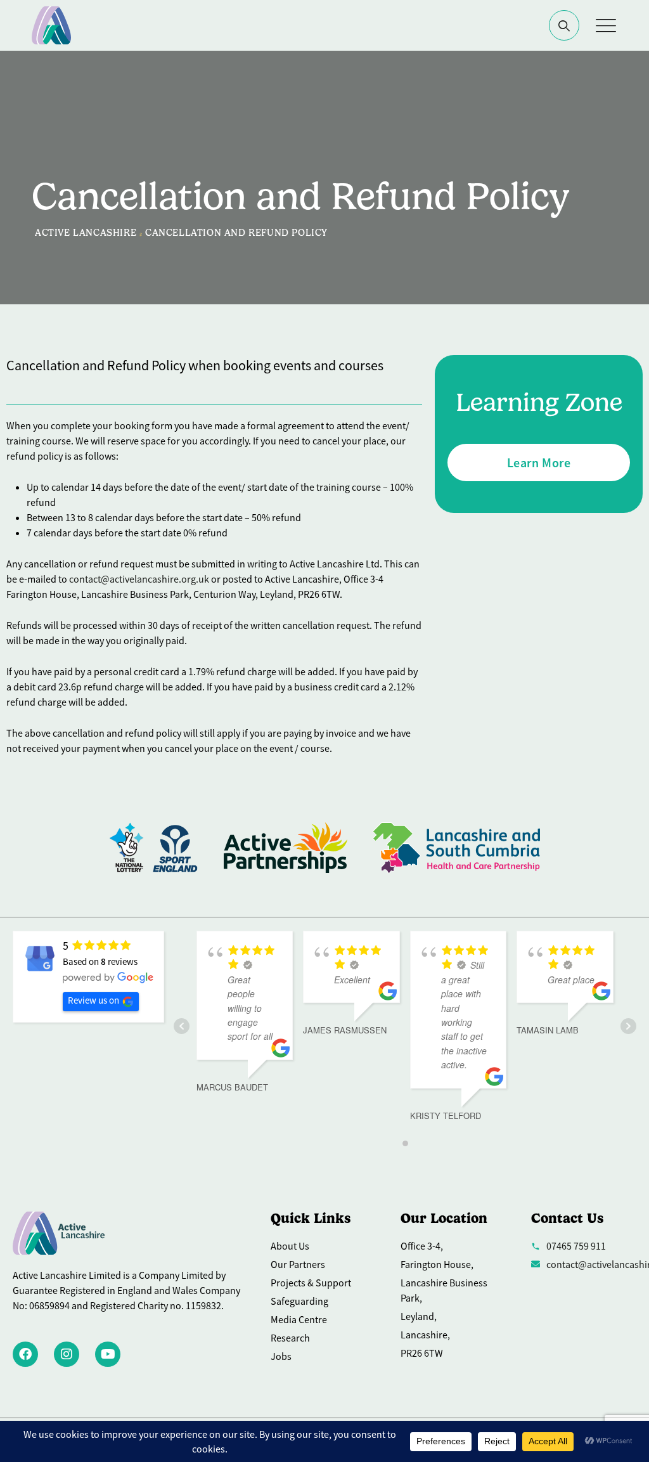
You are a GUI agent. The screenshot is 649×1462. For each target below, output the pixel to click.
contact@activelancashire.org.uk (139, 579)
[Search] (564, 25)
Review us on (93, 1000)
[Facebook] (25, 1354)
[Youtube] (107, 1354)
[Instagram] (66, 1354)
